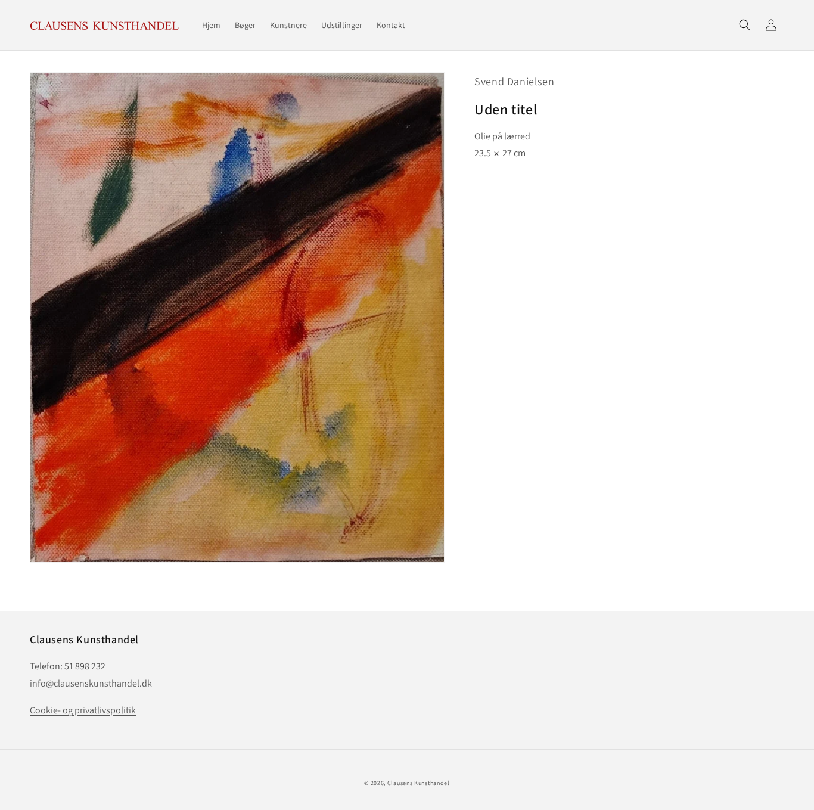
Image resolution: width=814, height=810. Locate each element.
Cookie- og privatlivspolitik (83, 710)
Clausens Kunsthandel (418, 783)
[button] (745, 25)
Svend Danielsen (514, 81)
